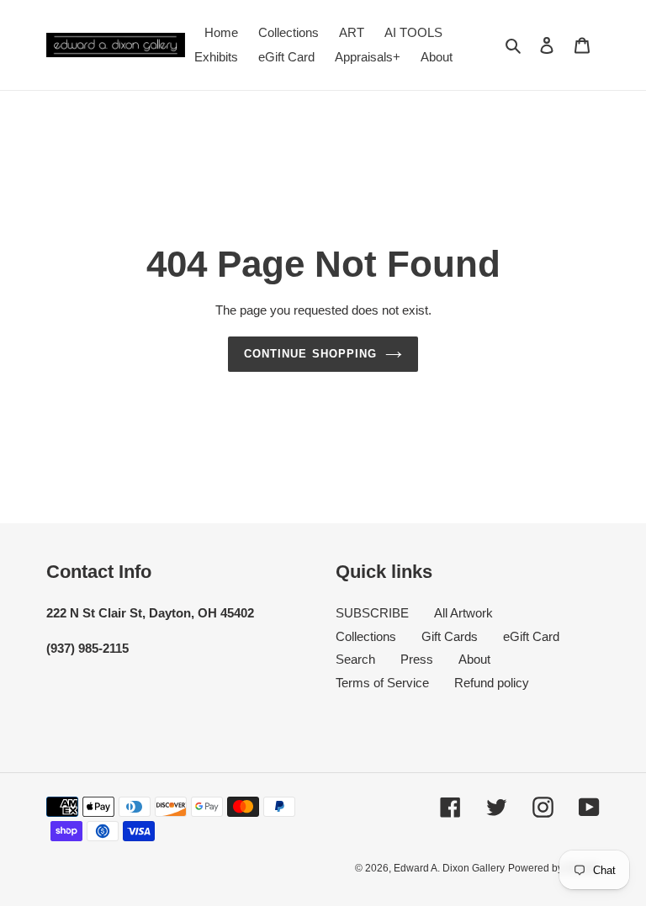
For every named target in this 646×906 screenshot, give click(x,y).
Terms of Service (382, 683)
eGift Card (531, 636)
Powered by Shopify (554, 868)
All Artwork (463, 613)
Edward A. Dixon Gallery (449, 868)
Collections (366, 636)
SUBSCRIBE (372, 613)
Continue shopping (310, 353)
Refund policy (491, 683)
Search (355, 659)
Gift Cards (449, 636)
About (474, 659)
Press (416, 659)
